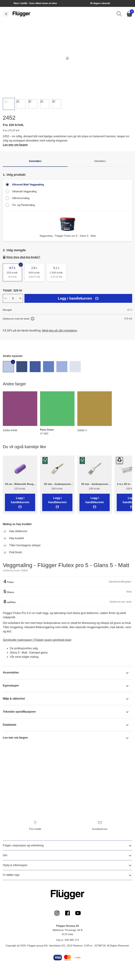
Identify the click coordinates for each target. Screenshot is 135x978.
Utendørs (100, 161)
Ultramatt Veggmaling (24, 191)
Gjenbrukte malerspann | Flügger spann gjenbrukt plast (37, 639)
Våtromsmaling (20, 198)
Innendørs (35, 161)
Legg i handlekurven (75, 298)
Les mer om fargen (15, 144)
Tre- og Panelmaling (23, 204)
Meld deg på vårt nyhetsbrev (59, 330)
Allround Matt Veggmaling (28, 184)
